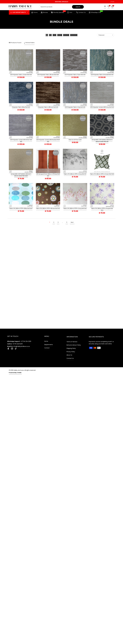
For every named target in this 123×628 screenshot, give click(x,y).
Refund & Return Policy (74, 345)
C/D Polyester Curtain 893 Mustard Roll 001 (48, 140)
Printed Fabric (30, 43)
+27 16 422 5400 (15, 344)
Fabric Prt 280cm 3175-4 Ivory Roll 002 (75, 208)
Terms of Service (72, 342)
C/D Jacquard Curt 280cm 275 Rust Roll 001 (48, 175)
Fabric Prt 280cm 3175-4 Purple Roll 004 (102, 209)
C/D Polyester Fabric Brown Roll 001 (48, 74)
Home (35, 12)
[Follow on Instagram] (12, 349)
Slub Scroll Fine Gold (75, 139)
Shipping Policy (71, 348)
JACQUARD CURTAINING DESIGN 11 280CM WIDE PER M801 (21, 175)
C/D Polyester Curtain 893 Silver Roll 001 (21, 140)
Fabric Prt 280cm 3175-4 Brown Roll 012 (48, 208)
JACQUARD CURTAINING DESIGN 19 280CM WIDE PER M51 (102, 140)
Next (72, 222)
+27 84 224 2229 (19, 341)
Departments (48, 344)
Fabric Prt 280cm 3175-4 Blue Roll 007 (21, 208)
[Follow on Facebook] (8, 349)
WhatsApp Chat (96, 12)
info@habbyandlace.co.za (18, 346)
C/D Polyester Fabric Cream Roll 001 (21, 74)
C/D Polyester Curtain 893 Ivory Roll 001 (102, 107)
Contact (47, 348)
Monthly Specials (59, 12)
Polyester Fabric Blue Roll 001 (21, 107)
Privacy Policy (71, 352)
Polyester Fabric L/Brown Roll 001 (48, 107)
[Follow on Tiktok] (16, 349)
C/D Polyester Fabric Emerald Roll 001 (102, 74)
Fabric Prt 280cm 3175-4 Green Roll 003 (102, 174)
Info (70, 12)
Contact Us (82, 12)
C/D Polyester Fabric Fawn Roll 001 (75, 74)
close (11, 1)
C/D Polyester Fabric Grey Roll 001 (75, 107)
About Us (69, 355)
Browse (45, 12)
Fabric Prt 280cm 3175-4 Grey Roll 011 (75, 174)
